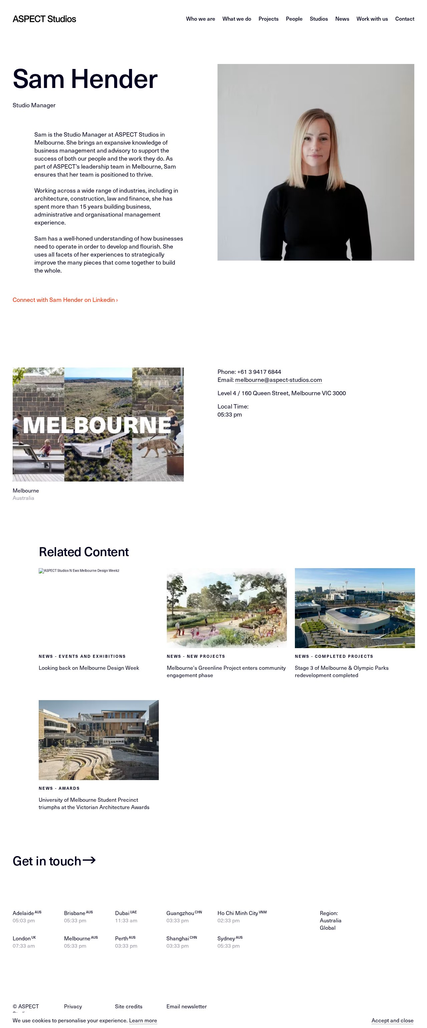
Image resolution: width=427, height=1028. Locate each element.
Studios (319, 18)
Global (328, 927)
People (294, 18)
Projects (269, 18)
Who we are (200, 18)
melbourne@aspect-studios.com (278, 379)
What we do (237, 18)
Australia (331, 920)
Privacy (73, 1006)
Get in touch (47, 860)
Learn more (143, 1020)
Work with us (372, 18)
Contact (404, 18)
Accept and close (393, 1020)
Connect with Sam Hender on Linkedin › (65, 299)
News (342, 18)
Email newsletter (186, 1006)
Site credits (128, 1006)
